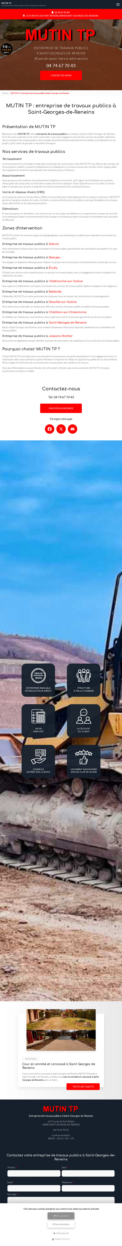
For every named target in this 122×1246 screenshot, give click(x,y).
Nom (64, 1167)
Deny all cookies (61, 1224)
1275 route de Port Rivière (61, 15)
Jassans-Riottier (61, 336)
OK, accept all (62, 1215)
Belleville (55, 291)
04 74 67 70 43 (61, 12)
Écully (53, 267)
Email (9, 1182)
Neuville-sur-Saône (62, 301)
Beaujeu (54, 257)
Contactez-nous (61, 75)
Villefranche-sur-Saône (66, 281)
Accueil (5, 93)
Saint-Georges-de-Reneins (68, 322)
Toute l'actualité (83, 1086)
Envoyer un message (61, 408)
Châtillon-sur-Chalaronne (67, 312)
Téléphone (67, 1182)
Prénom (11, 1167)
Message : (12, 1194)
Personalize (62, 1233)
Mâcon (54, 244)
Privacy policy (62, 1239)
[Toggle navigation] (118, 4)
